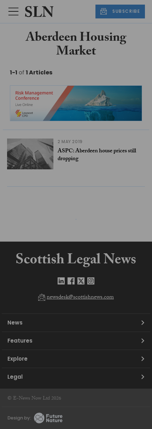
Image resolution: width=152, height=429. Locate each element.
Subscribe (120, 116)
